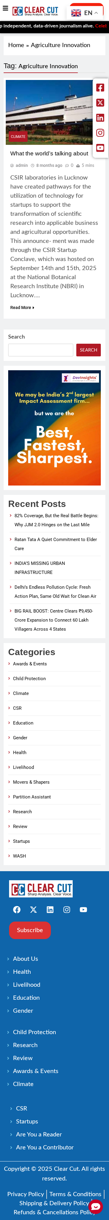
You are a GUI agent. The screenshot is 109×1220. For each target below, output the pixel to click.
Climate (18, 137)
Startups (21, 841)
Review (20, 826)
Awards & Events (30, 664)
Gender (20, 738)
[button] (5, 8)
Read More (20, 307)
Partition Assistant (32, 797)
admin (22, 165)
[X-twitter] (33, 909)
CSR (17, 708)
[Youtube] (83, 909)
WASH (19, 856)
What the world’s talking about (49, 153)
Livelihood (23, 767)
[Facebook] (16, 909)
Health (19, 752)
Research (22, 811)
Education (23, 723)
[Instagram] (66, 909)
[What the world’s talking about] (54, 112)
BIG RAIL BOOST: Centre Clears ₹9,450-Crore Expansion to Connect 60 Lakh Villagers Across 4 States (54, 620)
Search (16, 337)
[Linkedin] (50, 909)
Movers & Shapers (31, 782)
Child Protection (29, 678)
